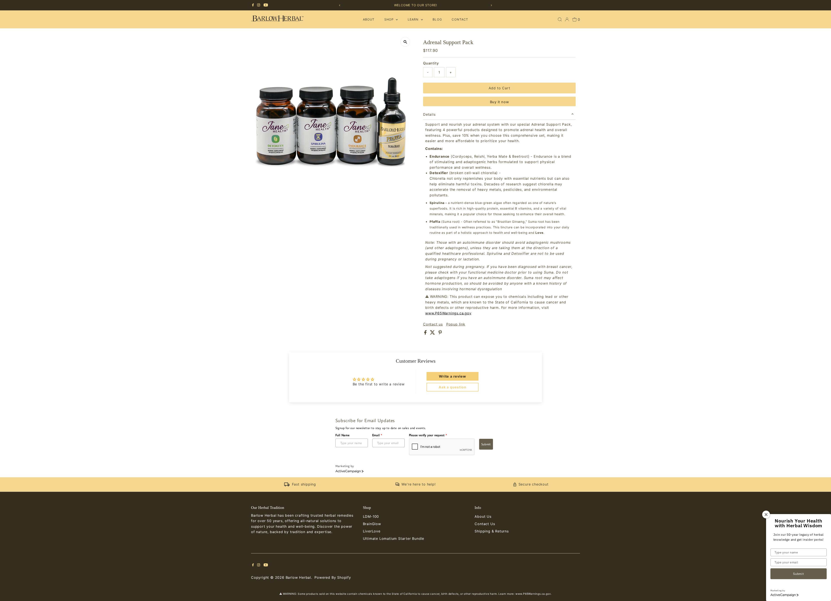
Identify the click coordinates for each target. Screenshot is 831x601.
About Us (483, 516)
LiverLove (371, 531)
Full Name (342, 435)
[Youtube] (266, 5)
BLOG (437, 19)
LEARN (414, 19)
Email (377, 435)
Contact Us (485, 524)
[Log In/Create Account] (567, 19)
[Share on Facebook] (426, 333)
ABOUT (368, 19)
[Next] (491, 5)
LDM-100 (371, 516)
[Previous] (340, 5)
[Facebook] (253, 5)
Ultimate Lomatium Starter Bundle (393, 538)
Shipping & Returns (492, 531)
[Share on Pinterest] (440, 333)
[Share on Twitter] (433, 333)
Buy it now (499, 102)
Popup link (455, 324)
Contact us (433, 324)
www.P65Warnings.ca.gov (448, 313)
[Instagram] (258, 5)
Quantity (431, 63)
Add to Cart (499, 88)
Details (429, 114)
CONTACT (460, 19)
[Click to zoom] (405, 42)
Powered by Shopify (332, 577)
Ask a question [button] (452, 387)
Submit (486, 444)
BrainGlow (372, 524)
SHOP (389, 19)
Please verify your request (428, 435)
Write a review (452, 376)
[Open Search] (560, 19)
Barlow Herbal (298, 577)
